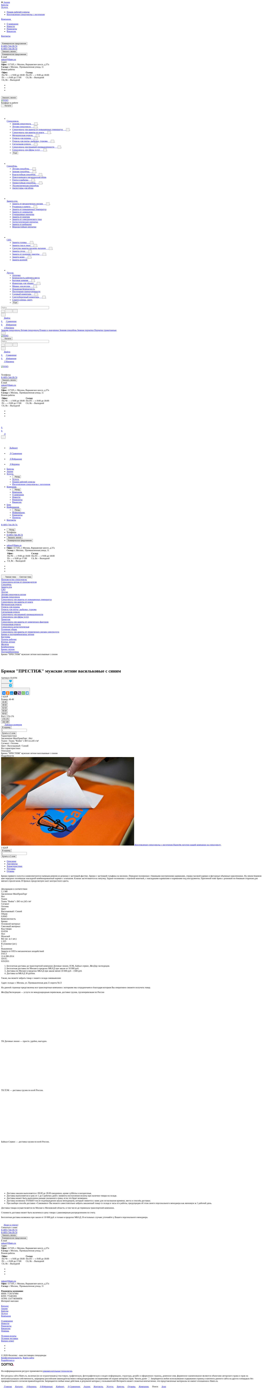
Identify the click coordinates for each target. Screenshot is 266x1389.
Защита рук (6, 587)
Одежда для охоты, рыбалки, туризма (18, 609)
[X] (15, 693)
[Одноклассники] (7, 693)
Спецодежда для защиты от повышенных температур (26, 599)
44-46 (4, 702)
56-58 (4, 711)
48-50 (4, 705)
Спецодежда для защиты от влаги (17, 602)
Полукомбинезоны (10, 652)
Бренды (4, 1311)
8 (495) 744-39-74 (9, 46)
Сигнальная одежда (10, 612)
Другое (4, 592)
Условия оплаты (8, 1336)
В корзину (6, 727)
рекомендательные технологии (57, 1371)
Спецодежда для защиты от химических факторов (24, 622)
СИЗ (3, 589)
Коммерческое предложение (14, 43)
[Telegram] (27, 693)
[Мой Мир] (11, 693)
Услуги (4, 1313)
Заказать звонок (9, 51)
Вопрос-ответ (7, 1341)
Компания (6, 1316)
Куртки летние (8, 642)
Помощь (5, 1331)
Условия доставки (9, 1338)
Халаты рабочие (8, 639)
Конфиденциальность (11, 1358)
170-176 (5, 719)
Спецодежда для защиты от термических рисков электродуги (30, 632)
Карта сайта (28, 1358)
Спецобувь (6, 584)
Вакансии (11, 31)
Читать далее (141, 1378)
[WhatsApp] (23, 693)
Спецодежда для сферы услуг (15, 617)
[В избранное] (7, 681)
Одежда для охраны (10, 607)
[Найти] (15, 311)
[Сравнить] (7, 685)
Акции (4, 1308)
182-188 (5, 722)
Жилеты (5, 644)
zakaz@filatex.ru (8, 59)
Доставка (11, 869)
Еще (15, 153)
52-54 (4, 708)
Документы (12, 864)
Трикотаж (5, 619)
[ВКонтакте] (4, 693)
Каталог (5, 1306)
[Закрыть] (3, 437)
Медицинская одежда (11, 604)
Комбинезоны (7, 647)
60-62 (4, 714)
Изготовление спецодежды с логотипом (26, 14)
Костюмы (5, 637)
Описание (11, 861)
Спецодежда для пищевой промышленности (22, 614)
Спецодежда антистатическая (15, 627)
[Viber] (19, 693)
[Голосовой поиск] (8, 311)
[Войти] (2, 424)
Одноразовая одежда (11, 624)
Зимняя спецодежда (10, 597)
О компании (12, 24)
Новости (11, 26)
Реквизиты (12, 29)
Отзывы (10, 871)
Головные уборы (9, 629)
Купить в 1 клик (8, 733)
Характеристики (14, 866)
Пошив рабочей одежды (18, 12)
